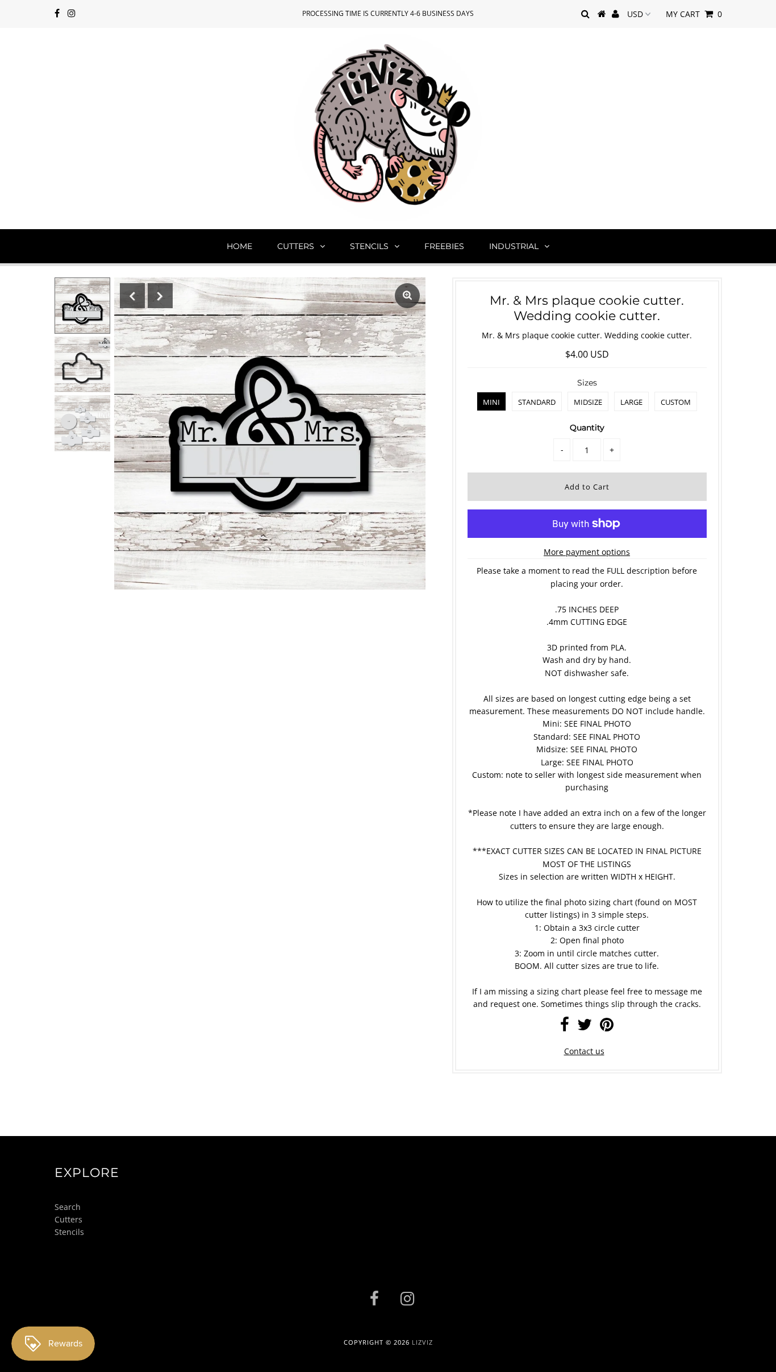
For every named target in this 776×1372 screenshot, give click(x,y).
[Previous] (132, 295)
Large (631, 402)
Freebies (444, 246)
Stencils (369, 246)
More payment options (587, 551)
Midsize (588, 402)
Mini (491, 402)
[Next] (160, 295)
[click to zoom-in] (407, 295)
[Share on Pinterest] (607, 1027)
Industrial (514, 246)
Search (68, 1206)
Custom (676, 402)
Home (239, 246)
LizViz (422, 1342)
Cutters (295, 246)
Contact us (584, 1051)
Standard (537, 402)
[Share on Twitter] (584, 1027)
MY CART (694, 14)
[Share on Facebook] (564, 1027)
